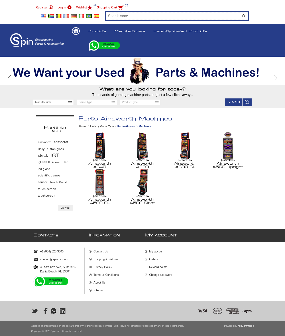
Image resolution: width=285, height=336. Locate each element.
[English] (43, 14)
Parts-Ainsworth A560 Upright (227, 164)
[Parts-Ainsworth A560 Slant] (142, 182)
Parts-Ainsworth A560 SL (99, 200)
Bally (41, 149)
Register (41, 7)
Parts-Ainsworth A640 (99, 164)
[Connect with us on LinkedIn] (62, 310)
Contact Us (101, 251)
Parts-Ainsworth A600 (142, 164)
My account (156, 251)
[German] (73, 14)
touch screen (47, 189)
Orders (153, 259)
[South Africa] (51, 14)
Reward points (158, 267)
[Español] (96, 14)
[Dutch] (58, 14)
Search (244, 16)
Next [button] (276, 78)
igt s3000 (44, 162)
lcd (66, 162)
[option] (142, 71)
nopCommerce (246, 325)
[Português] (88, 14)
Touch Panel (58, 182)
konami (57, 162)
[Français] (66, 14)
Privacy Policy (103, 267)
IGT (54, 155)
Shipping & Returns (106, 259)
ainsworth (44, 142)
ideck (43, 155)
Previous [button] (9, 78)
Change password (160, 274)
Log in (61, 7)
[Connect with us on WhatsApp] (53, 310)
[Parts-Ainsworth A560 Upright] (228, 146)
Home (82, 126)
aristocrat (61, 142)
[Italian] (81, 14)
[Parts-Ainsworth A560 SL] (100, 182)
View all (65, 207)
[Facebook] (44, 310)
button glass (55, 149)
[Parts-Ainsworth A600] (142, 146)
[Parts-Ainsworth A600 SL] (185, 146)
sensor (42, 182)
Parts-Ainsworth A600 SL (185, 164)
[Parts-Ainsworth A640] (100, 146)
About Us (100, 282)
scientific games (49, 175)
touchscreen (46, 195)
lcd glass (44, 169)
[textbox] (173, 16)
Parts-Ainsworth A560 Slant (142, 200)
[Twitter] (34, 310)
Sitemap (99, 290)
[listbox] (53, 102)
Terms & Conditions (106, 274)
